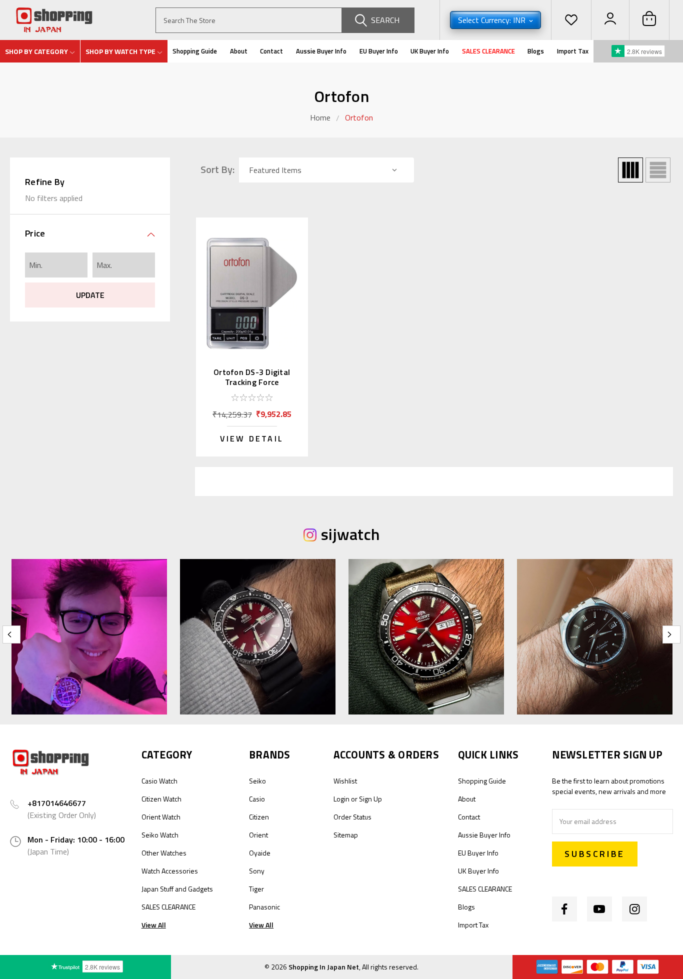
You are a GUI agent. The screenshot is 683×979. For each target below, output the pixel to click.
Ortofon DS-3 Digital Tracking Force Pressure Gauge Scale (251, 382)
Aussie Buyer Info (321, 51)
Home (320, 118)
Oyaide (259, 853)
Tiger (256, 889)
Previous (11, 635)
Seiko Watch (160, 835)
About (239, 51)
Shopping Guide (194, 51)
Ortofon (359, 118)
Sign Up (370, 799)
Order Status (353, 817)
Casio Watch (160, 781)
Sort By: (217, 169)
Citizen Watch (162, 799)
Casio (257, 799)
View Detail (252, 438)
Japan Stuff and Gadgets (177, 889)
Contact (271, 51)
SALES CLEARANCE (488, 51)
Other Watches (164, 853)
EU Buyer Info (379, 51)
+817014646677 (57, 803)
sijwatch (350, 534)
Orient (258, 835)
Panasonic (264, 907)
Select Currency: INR (493, 20)
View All (154, 925)
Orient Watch (161, 817)
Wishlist (345, 781)
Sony (256, 871)
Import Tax (572, 51)
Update (90, 295)
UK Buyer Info (429, 51)
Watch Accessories (170, 871)
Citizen (259, 817)
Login (342, 799)
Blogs (536, 51)
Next (671, 635)
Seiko (257, 781)
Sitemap (346, 835)
